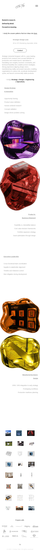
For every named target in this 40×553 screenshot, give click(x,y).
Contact (20, 50)
